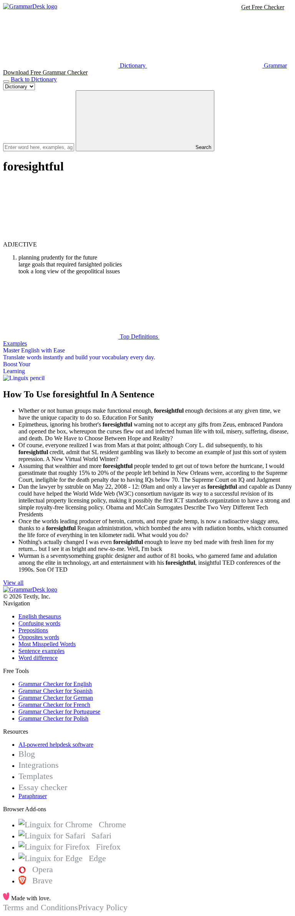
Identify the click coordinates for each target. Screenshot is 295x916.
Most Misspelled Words (47, 644)
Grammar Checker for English (55, 684)
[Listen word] (60, 237)
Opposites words (38, 637)
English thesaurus (39, 616)
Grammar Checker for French (54, 704)
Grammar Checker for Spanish (55, 691)
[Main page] (30, 6)
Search (202, 147)
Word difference (38, 658)
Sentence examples (41, 651)
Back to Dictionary (34, 79)
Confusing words (39, 623)
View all (13, 582)
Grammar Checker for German (55, 697)
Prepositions (33, 630)
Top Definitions (138, 336)
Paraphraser (32, 796)
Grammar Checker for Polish (53, 718)
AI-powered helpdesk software (55, 744)
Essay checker (42, 787)
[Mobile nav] (6, 81)
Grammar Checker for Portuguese (59, 711)
